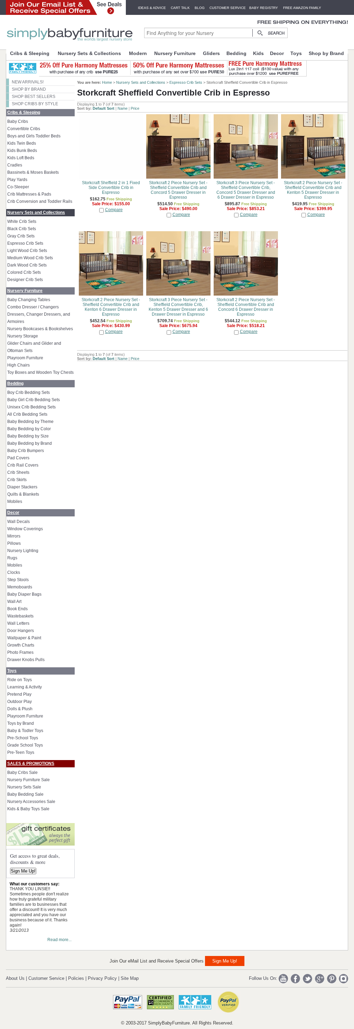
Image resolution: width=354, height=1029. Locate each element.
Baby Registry (263, 8)
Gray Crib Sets (21, 236)
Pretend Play (19, 694)
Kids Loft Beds (20, 157)
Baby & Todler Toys (25, 730)
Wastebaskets (20, 616)
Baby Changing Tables (28, 299)
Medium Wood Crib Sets (30, 257)
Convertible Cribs (23, 128)
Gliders (211, 53)
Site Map (130, 978)
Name (123, 108)
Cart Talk (180, 8)
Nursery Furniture (175, 53)
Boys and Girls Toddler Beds (33, 136)
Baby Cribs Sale (22, 772)
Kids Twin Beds (21, 143)
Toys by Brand (20, 723)
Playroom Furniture (25, 357)
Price (135, 108)
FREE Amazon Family (302, 8)
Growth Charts (20, 645)
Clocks (13, 572)
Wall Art (14, 601)
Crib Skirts (17, 479)
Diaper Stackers (22, 487)
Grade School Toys (25, 745)
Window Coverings (25, 528)
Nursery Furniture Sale (28, 779)
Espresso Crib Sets (25, 243)
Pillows (14, 543)
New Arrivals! (28, 82)
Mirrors (13, 536)
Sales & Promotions (30, 763)
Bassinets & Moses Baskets (33, 172)
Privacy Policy (102, 978)
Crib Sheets (18, 472)
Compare (114, 209)
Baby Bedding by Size (28, 436)
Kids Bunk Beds (22, 150)
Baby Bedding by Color (29, 428)
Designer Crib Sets (25, 279)
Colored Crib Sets (24, 272)
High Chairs (18, 365)
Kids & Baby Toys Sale (28, 808)
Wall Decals (18, 521)
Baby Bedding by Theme (30, 421)
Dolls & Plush (19, 708)
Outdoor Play (19, 701)
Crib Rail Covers (22, 465)
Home (107, 82)
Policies (76, 978)
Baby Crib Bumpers (25, 450)
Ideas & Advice (152, 8)
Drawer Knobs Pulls (26, 659)
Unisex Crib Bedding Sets (31, 407)
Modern (138, 53)
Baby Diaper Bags (24, 594)
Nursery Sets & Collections (89, 53)
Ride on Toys (19, 679)
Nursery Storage (22, 336)
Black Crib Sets (21, 228)
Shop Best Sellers (33, 96)
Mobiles (14, 501)
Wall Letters (18, 623)
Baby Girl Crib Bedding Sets (33, 399)
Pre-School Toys (22, 737)
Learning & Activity (24, 687)
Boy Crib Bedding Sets (28, 392)
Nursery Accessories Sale (31, 801)
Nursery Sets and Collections (36, 212)
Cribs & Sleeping (29, 53)
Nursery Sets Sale (24, 787)
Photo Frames (20, 652)
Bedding (236, 53)
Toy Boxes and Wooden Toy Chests (40, 372)
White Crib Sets (21, 221)
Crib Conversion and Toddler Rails (39, 201)
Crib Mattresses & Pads (29, 194)
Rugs (12, 558)
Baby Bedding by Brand (29, 443)
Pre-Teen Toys (20, 752)
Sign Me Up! (23, 871)
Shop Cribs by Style (35, 103)
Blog (200, 8)
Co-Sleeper (18, 186)
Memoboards (19, 587)
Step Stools (18, 579)
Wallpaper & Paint (24, 637)
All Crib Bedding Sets (27, 414)
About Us (15, 978)
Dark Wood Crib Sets (27, 265)
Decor (277, 53)
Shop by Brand (326, 53)
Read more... (59, 939)
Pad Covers (18, 457)
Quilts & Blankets (23, 494)
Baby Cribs (17, 121)
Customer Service (227, 8)
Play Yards (17, 179)
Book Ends (17, 608)
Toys (296, 53)
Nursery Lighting (22, 550)
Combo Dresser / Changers (33, 307)
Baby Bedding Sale (25, 794)
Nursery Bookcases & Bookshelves (40, 328)
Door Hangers (20, 630)
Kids (258, 53)
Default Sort (103, 108)
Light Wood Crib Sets (27, 250)
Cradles (14, 165)
